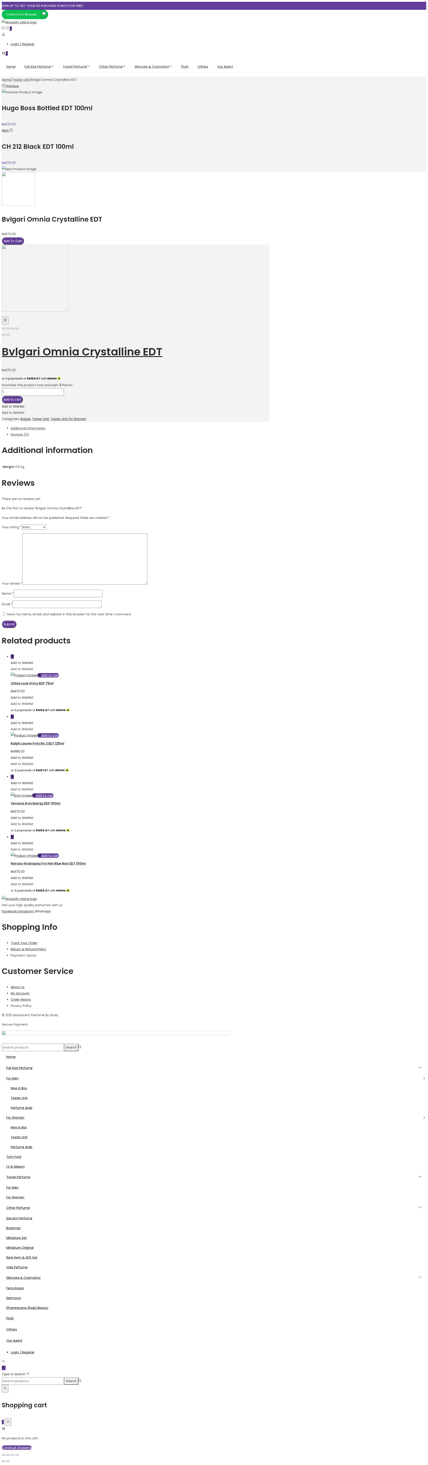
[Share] (8, 328)
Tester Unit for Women (68, 419)
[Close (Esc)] (3, 328)
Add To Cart (13, 241)
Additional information (28, 428)
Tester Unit (21, 80)
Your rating (11, 527)
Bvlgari (26, 419)
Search (71, 1047)
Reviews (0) (20, 434)
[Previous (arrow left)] (3, 334)
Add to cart (12, 399)
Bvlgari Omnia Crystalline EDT (82, 351)
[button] (13, 406)
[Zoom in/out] (17, 328)
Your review (12, 583)
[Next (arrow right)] (8, 334)
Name (8, 593)
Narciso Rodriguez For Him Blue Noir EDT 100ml (48, 863)
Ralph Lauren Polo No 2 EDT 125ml (37, 743)
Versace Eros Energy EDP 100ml (35, 803)
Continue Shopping (17, 1447)
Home (6, 80)
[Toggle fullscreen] (12, 328)
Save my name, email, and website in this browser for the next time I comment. (69, 614)
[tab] (140, 428)
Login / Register (23, 44)
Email (7, 604)
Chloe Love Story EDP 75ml (32, 683)
